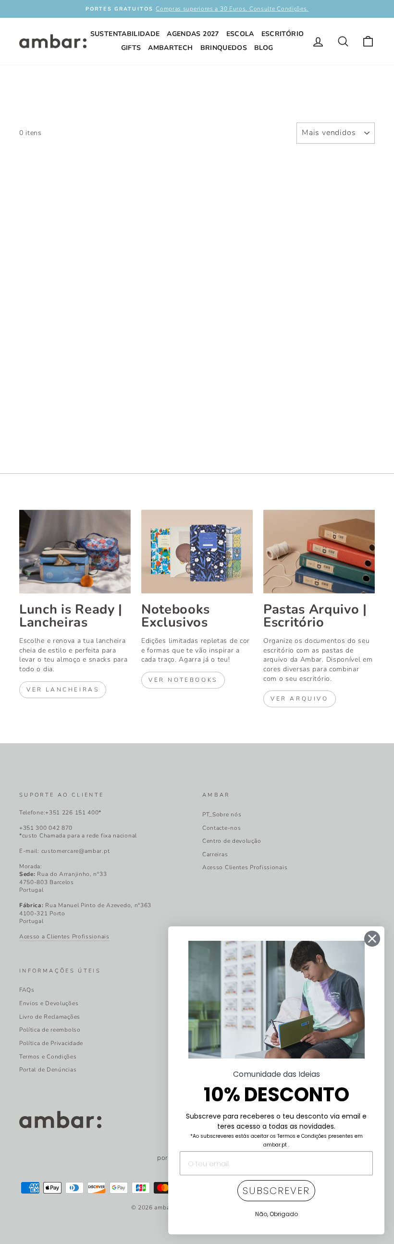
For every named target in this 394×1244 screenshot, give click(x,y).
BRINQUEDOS (223, 47)
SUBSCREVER (276, 1190)
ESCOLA (240, 33)
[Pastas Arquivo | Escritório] (319, 551)
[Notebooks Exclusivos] (197, 551)
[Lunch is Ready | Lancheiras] (75, 551)
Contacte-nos (221, 828)
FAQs (27, 990)
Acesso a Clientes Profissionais (64, 936)
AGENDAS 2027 (193, 33)
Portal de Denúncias (47, 1069)
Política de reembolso (50, 1030)
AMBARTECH (170, 47)
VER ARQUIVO (300, 698)
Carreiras (215, 854)
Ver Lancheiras (62, 689)
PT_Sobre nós (221, 814)
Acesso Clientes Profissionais (244, 867)
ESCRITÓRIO (282, 33)
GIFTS (131, 47)
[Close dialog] (372, 938)
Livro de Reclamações (49, 1017)
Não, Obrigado (276, 1214)
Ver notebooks (183, 680)
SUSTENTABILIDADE (125, 33)
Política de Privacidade (51, 1043)
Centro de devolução (231, 841)
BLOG (263, 47)
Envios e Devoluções (48, 1003)
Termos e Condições (48, 1056)
